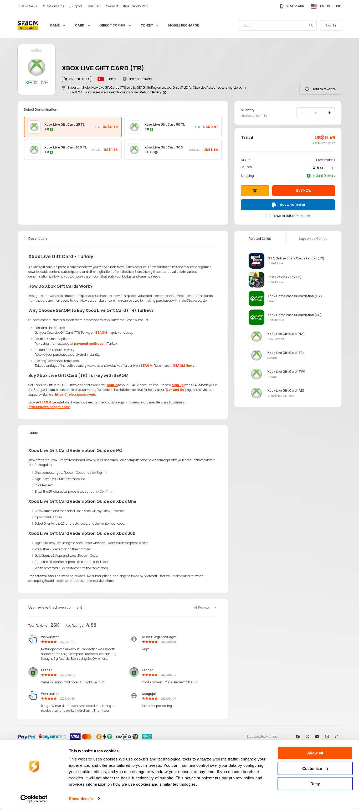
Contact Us (175, 389)
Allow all (315, 753)
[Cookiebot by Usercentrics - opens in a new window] (34, 799)
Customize (312, 768)
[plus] (329, 112)
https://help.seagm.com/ (75, 394)
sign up (178, 385)
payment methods (88, 343)
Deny (315, 783)
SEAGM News (183, 365)
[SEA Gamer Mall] (28, 25)
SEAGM (101, 332)
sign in (112, 385)
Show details (81, 798)
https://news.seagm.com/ (49, 407)
